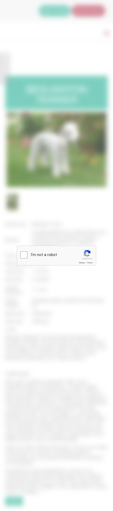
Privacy (82, 263)
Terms (90, 263)
